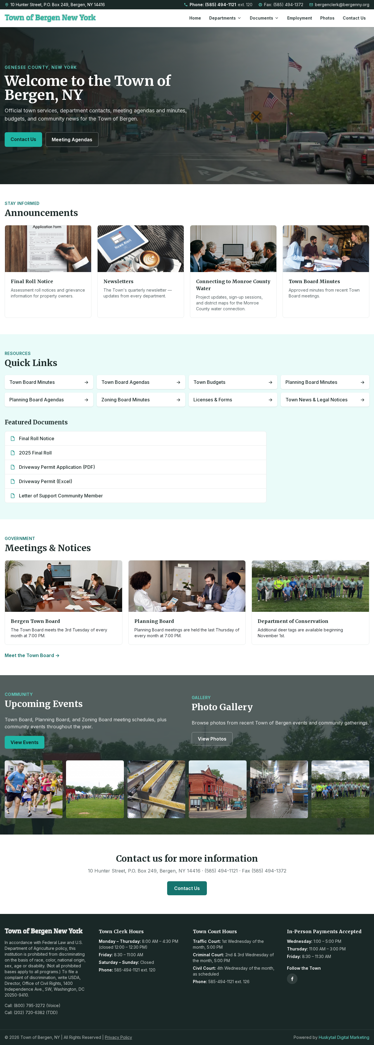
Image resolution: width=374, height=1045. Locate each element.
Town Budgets (233, 382)
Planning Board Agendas (49, 400)
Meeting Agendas (72, 139)
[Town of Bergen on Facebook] (292, 978)
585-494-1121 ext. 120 (134, 969)
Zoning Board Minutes (141, 400)
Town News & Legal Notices (325, 400)
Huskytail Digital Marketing (344, 1037)
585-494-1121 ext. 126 (229, 981)
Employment (299, 17)
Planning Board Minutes (325, 382)
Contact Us (354, 17)
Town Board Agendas (141, 382)
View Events (25, 742)
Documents (261, 17)
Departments (222, 17)
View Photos (212, 739)
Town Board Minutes (49, 382)
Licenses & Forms (233, 400)
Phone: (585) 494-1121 (221, 4)
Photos (327, 17)
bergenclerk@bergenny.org (342, 4)
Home (195, 17)
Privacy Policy (118, 1037)
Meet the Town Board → (32, 655)
